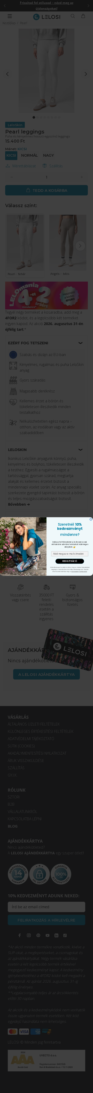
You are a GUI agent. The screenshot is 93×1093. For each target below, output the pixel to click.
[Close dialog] (91, 519)
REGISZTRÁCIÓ (70, 561)
